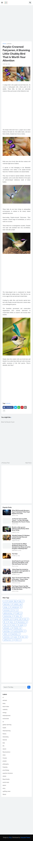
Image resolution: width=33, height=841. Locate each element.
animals (9, 43)
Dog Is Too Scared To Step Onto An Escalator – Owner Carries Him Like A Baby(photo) (20, 579)
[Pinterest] (22, 407)
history (18, 616)
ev (16, 610)
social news (8, 637)
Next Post (28, 463)
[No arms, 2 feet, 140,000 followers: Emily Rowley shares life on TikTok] (7, 529)
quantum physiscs (19, 631)
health (19, 613)
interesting (8, 619)
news (6, 625)
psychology (8, 631)
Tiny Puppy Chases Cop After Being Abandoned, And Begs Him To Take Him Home (21, 587)
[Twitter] (15, 407)
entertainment (16, 607)
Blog (10, 837)
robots (6, 634)
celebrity (18, 604)
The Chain (15, 553)
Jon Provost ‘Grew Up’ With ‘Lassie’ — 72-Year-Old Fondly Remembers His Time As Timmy (21, 520)
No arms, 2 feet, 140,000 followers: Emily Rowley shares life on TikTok (20, 528)
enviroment (8, 610)
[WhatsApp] (18, 407)
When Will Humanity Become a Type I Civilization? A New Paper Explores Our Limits (21, 512)
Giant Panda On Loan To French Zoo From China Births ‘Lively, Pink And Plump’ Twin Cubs (20, 562)
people (22, 625)
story (24, 637)
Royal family (15, 634)
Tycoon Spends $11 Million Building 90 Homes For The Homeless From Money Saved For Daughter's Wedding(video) (21, 546)
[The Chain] (7, 556)
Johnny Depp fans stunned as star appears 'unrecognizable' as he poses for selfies (21, 571)
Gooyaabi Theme (25, 837)
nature (12, 622)
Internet (18, 619)
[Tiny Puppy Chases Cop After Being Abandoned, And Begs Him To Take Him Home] (7, 588)
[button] (2, 2)
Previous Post (6, 463)
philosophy (7, 628)
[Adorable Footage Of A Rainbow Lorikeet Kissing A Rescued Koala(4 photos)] (7, 537)
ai (5, 601)
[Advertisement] (16, 23)
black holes (8, 604)
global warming (9, 613)
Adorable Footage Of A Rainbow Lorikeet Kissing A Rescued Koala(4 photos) (21, 537)
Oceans (14, 625)
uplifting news (8, 640)
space (16, 637)
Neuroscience (22, 622)
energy (6, 607)
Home (4, 43)
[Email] (25, 407)
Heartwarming (8, 616)
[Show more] (4, 410)
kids (26, 619)
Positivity (17, 628)
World (17, 640)
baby (21, 601)
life (5, 622)
